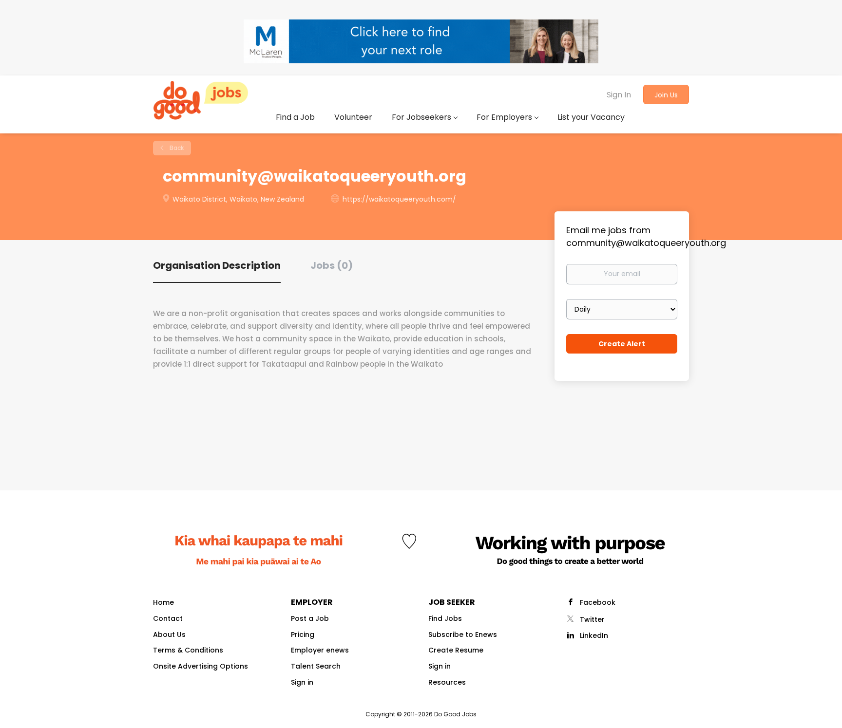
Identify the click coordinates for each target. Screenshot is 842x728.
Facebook (597, 602)
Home (163, 602)
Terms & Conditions (188, 650)
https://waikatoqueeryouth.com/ (399, 199)
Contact (168, 618)
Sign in (302, 682)
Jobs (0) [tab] (331, 265)
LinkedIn (594, 635)
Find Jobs (445, 618)
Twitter (592, 619)
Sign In (619, 94)
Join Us (666, 95)
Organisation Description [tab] (217, 265)
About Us (169, 634)
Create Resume (455, 650)
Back (176, 148)
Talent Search (316, 666)
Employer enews (320, 650)
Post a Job (310, 618)
